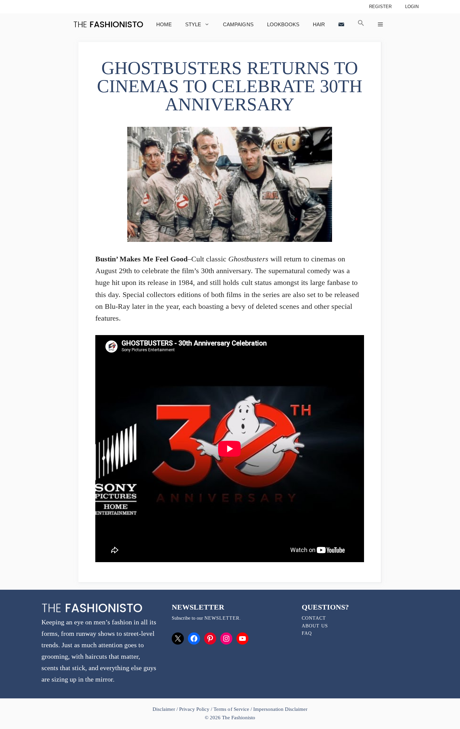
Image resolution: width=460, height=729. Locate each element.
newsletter (221, 618)
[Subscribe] (341, 24)
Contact (314, 618)
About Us (315, 625)
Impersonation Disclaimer (280, 709)
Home (164, 24)
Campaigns (238, 24)
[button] (361, 24)
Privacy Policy (194, 709)
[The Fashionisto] (108, 24)
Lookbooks (283, 24)
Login (412, 6)
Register (380, 6)
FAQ (307, 633)
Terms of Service (231, 709)
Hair (319, 24)
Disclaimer (164, 709)
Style (193, 24)
